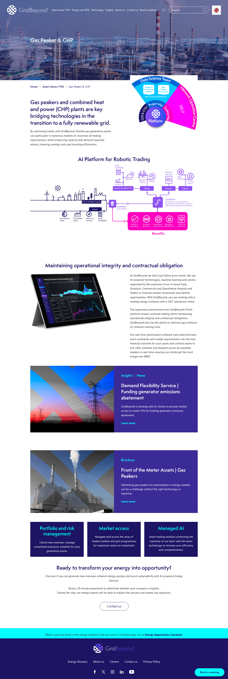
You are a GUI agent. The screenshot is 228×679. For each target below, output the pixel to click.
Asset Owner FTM (53, 86)
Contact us (132, 10)
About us (120, 10)
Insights (109, 10)
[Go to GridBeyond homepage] (27, 10)
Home (34, 86)
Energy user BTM (81, 10)
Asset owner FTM (61, 10)
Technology (97, 10)
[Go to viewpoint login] (163, 10)
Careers (114, 661)
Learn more (128, 423)
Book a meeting (148, 10)
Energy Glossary (77, 661)
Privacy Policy (151, 661)
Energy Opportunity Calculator (164, 634)
